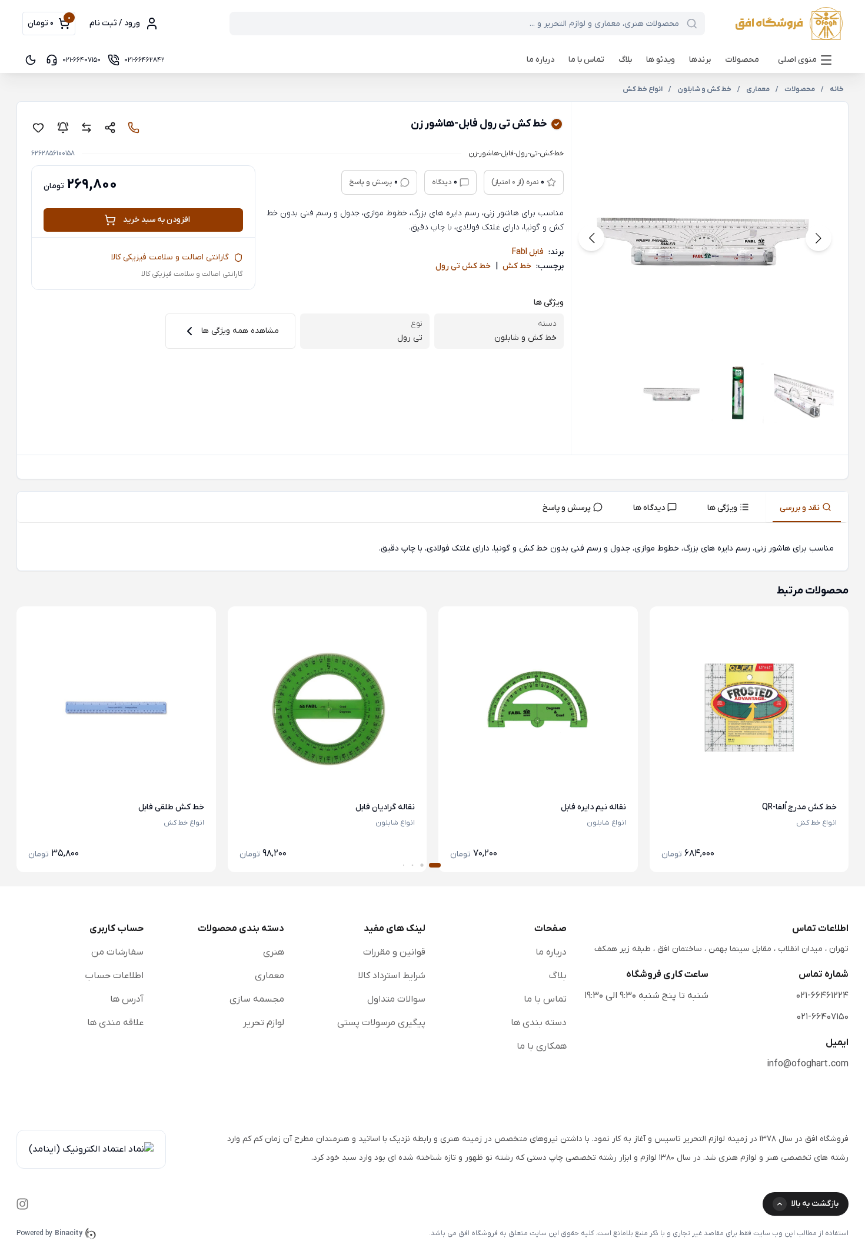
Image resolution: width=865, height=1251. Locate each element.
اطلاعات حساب (114, 976)
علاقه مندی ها (115, 1023)
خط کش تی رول (463, 266)
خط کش (517, 266)
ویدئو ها (660, 59)
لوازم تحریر (263, 1023)
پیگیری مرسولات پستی (381, 1023)
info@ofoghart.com (808, 1064)
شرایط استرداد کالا (391, 976)
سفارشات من (117, 952)
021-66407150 (823, 1017)
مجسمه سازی (256, 999)
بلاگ (625, 59)
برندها (700, 59)
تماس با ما (586, 59)
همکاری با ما (542, 1046)
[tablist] (432, 507)
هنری (273, 952)
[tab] (807, 507)
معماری (269, 976)
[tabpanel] (432, 549)
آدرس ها (127, 999)
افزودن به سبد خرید (156, 219)
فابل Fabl (528, 252)
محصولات (742, 59)
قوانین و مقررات (394, 952)
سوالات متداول (396, 999)
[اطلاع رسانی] (63, 127)
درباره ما (540, 59)
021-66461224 (822, 996)
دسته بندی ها (539, 1023)
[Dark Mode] (30, 60)
